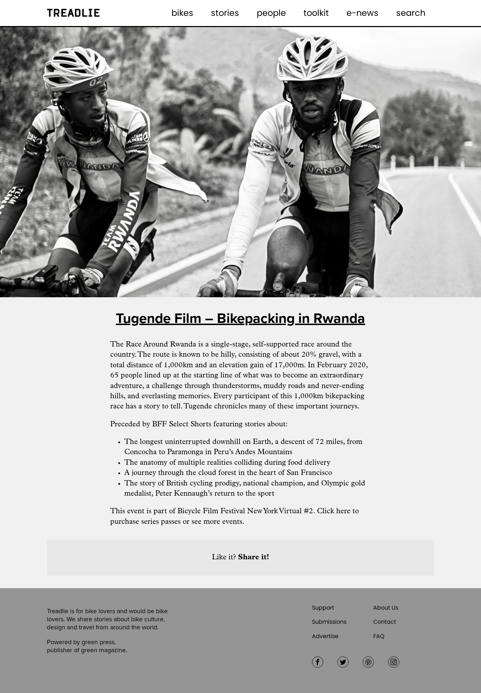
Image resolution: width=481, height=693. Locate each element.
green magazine (103, 650)
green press (98, 642)
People (271, 13)
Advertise (325, 636)
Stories (225, 13)
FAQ (379, 636)
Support (323, 608)
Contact (384, 622)
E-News (362, 13)
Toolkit (316, 13)
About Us (385, 608)
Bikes (182, 13)
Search (410, 13)
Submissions (329, 622)
